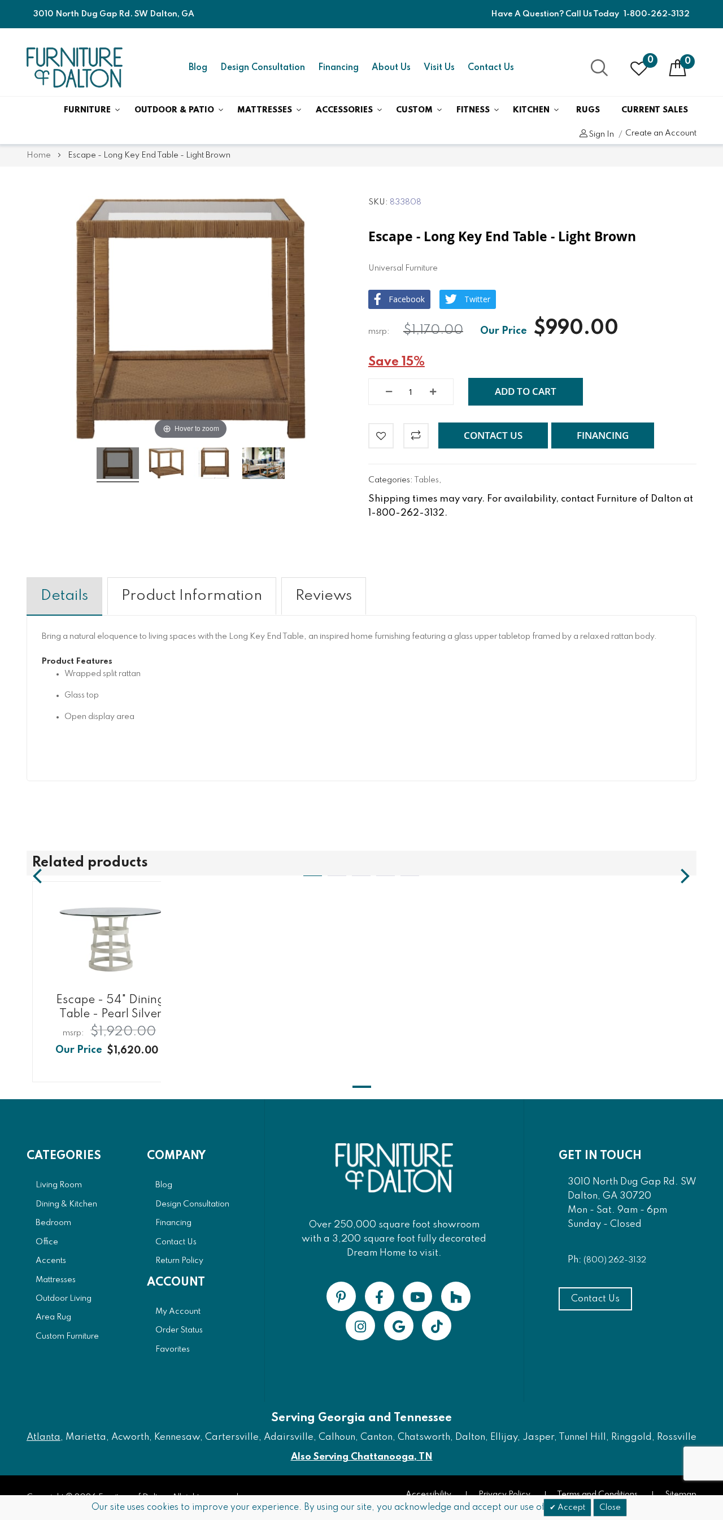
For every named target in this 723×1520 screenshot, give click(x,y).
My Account (178, 1312)
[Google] (398, 1325)
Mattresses (264, 110)
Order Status (179, 1330)
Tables (426, 480)
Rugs (588, 110)
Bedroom (53, 1223)
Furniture (87, 110)
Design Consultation (262, 67)
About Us (391, 67)
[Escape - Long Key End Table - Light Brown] (118, 464)
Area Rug (53, 1317)
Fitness (473, 110)
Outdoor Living (64, 1299)
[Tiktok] (436, 1325)
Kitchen (531, 110)
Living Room (59, 1185)
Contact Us (491, 67)
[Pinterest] (341, 1296)
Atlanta (43, 1437)
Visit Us (439, 67)
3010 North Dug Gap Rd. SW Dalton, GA (113, 14)
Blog (198, 67)
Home (39, 155)
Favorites (172, 1349)
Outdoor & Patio (174, 110)
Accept (570, 1508)
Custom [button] (414, 110)
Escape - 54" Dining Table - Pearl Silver (110, 1007)
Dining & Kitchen (66, 1204)
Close (610, 1508)
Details (64, 596)
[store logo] (75, 67)
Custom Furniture (67, 1336)
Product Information (191, 596)
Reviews (323, 596)
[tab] (64, 596)
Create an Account (660, 133)
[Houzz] (456, 1296)
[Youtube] (417, 1296)
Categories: (391, 480)
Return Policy (179, 1261)
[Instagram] (360, 1325)
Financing (338, 67)
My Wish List (650, 60)
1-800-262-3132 (657, 14)
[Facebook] (379, 1296)
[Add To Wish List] (381, 435)
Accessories (344, 110)
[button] (493, 435)
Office (47, 1242)
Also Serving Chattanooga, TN (362, 1457)
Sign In (601, 134)
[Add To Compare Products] (416, 435)
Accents (51, 1261)
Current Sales (654, 110)
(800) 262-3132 (614, 1260)
